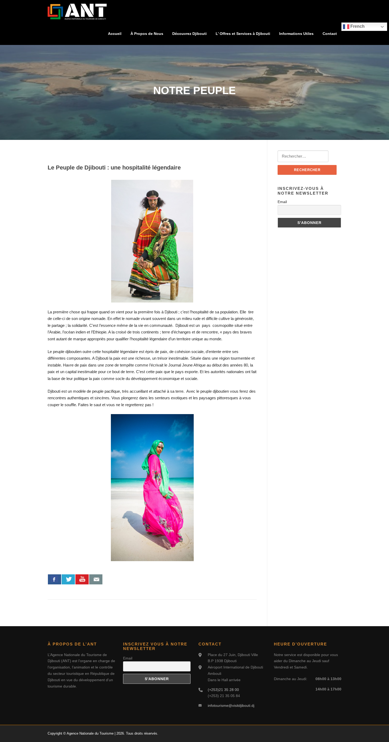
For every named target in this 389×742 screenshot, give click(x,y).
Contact (330, 33)
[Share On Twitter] (68, 579)
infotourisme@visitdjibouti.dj (231, 705)
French (357, 26)
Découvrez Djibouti (189, 33)
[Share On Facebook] (54, 579)
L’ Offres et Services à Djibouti (243, 33)
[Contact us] (95, 579)
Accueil (114, 33)
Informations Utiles (296, 33)
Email (282, 202)
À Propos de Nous (146, 33)
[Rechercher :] (303, 156)
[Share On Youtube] (82, 579)
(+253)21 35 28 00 (223, 690)
